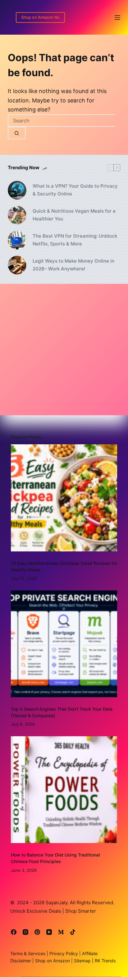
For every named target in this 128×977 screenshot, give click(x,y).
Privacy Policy (63, 953)
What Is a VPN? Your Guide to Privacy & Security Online (75, 190)
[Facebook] (13, 932)
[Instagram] (25, 932)
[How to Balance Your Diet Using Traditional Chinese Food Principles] (64, 789)
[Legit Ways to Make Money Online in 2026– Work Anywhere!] (17, 265)
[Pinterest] (37, 932)
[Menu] (117, 17)
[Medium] (61, 932)
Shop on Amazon (52, 960)
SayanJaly (56, 902)
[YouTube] (49, 932)
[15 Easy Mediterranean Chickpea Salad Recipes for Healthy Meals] (64, 497)
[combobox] (61, 120)
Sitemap (82, 960)
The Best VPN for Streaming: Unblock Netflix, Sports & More (75, 240)
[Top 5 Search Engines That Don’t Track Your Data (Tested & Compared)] (64, 644)
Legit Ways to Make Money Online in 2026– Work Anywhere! (73, 265)
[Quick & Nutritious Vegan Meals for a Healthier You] (17, 215)
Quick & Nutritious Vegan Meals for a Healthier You (74, 215)
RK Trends (105, 960)
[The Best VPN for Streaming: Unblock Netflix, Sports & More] (17, 240)
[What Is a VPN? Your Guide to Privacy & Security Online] (17, 190)
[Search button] (16, 133)
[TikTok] (72, 932)
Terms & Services (27, 953)
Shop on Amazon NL (40, 17)
